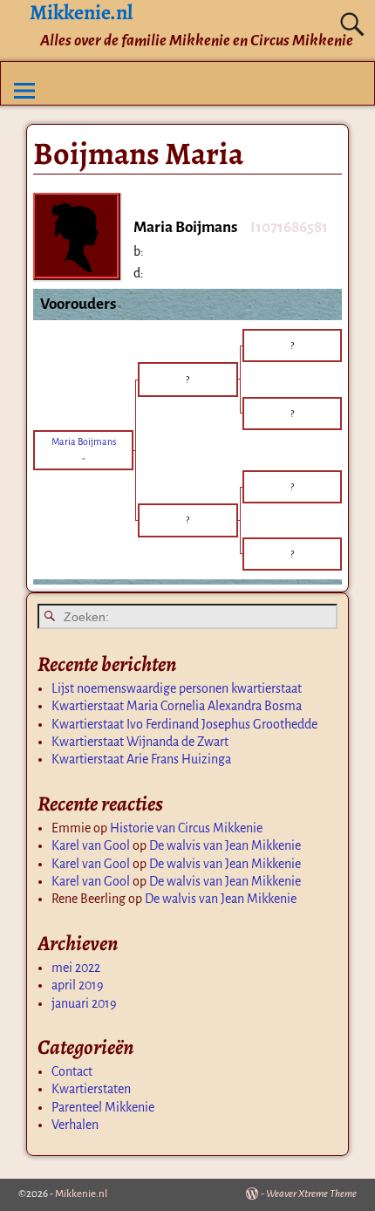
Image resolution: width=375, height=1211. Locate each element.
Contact (71, 1071)
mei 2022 (75, 968)
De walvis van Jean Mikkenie (225, 845)
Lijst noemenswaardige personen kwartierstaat (176, 688)
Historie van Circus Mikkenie (186, 828)
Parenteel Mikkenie (102, 1107)
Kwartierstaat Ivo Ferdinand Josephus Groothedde (184, 724)
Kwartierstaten (91, 1089)
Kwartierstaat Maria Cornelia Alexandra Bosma (176, 706)
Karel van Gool (90, 845)
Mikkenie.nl (81, 1194)
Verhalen (75, 1125)
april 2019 (77, 985)
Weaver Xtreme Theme (311, 1194)
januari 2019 (84, 1003)
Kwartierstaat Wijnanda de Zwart (139, 742)
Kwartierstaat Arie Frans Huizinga (141, 759)
